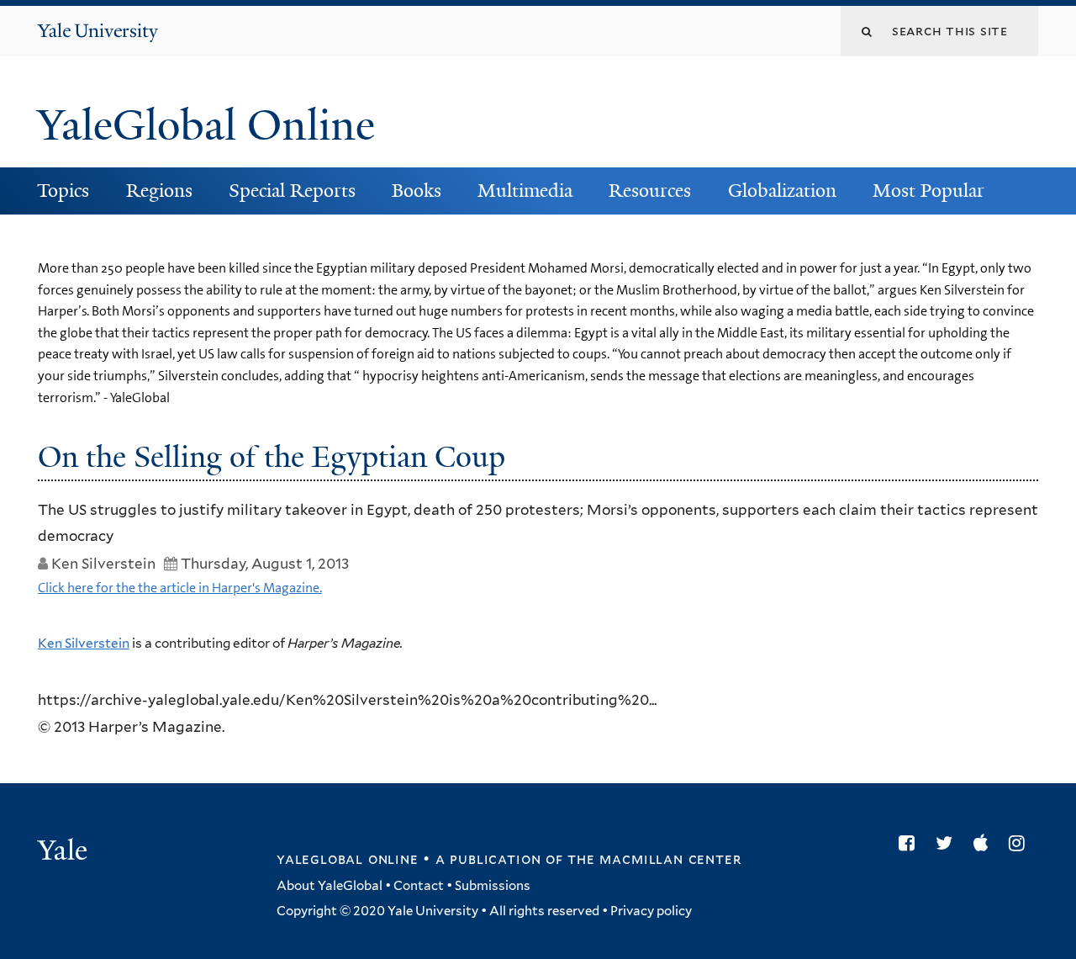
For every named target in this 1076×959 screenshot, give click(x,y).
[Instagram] (1021, 843)
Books (416, 190)
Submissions (492, 885)
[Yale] (65, 852)
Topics (63, 190)
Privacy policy (651, 911)
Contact (418, 885)
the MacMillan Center (654, 858)
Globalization (782, 190)
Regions (159, 190)
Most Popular (928, 190)
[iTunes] (984, 843)
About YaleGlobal (329, 885)
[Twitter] (948, 843)
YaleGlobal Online (206, 125)
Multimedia (524, 190)
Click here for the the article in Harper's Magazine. (180, 587)
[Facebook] (911, 843)
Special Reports (292, 190)
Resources (650, 190)
